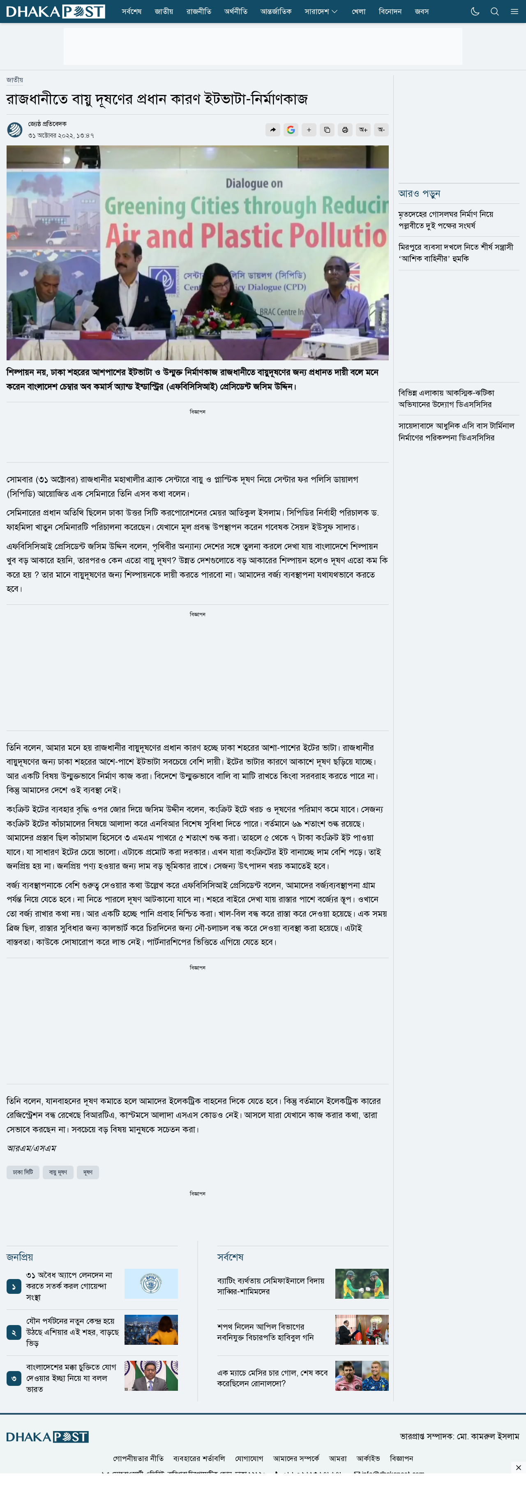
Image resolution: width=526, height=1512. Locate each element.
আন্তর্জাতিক (276, 11)
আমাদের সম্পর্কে (296, 1458)
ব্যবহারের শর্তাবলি (199, 1458)
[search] (495, 11)
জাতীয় (15, 80)
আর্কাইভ (368, 1458)
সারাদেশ (317, 11)
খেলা (359, 11)
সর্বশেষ (132, 11)
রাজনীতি (199, 11)
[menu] (512, 11)
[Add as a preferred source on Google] (291, 129)
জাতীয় (164, 11)
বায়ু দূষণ (58, 1172)
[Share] (272, 129)
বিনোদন (390, 11)
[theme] (475, 11)
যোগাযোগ (249, 1458)
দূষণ (87, 1172)
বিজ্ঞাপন (401, 1458)
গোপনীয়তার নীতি (138, 1458)
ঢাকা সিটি (23, 1172)
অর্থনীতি (235, 11)
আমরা (338, 1458)
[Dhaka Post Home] (48, 1437)
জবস (422, 11)
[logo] (56, 11)
